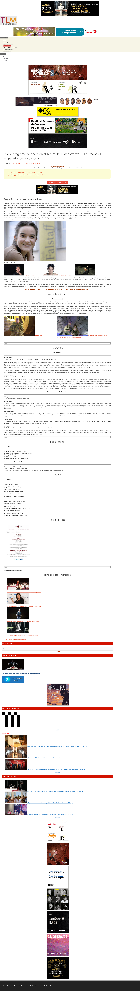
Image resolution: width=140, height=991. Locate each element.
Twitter (5, 60)
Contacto (5, 57)
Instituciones (13, 163)
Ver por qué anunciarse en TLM (57, 182)
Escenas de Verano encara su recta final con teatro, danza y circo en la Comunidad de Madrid (55, 791)
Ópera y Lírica (7, 45)
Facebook (5, 58)
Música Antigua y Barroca (10, 47)
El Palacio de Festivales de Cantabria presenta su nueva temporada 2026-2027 (50, 814)
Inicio (4, 40)
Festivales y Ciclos (8, 44)
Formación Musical (8, 49)
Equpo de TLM (7, 51)
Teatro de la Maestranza (33, 163)
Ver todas (57, 772)
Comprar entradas (57, 299)
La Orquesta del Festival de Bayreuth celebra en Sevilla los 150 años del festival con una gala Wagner (57, 746)
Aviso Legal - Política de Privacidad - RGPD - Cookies (38, 985)
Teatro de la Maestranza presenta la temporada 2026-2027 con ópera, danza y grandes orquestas (56, 769)
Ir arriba (6, 343)
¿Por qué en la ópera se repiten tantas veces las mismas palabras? (21, 673)
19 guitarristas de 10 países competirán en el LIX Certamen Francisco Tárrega (50, 803)
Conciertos (6, 42)
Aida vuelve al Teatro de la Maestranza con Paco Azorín (43, 758)
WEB (57, 730)
